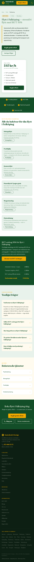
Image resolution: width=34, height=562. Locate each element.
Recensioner (5, 510)
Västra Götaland (6, 492)
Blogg (3, 504)
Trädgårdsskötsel (6, 475)
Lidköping (9, 534)
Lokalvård (4, 461)
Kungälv (11, 547)
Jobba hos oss (5, 512)
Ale (7, 547)
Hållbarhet (4, 518)
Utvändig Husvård (6, 464)
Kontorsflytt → (9, 175)
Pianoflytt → (8, 192)
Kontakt (4, 521)
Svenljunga (4, 542)
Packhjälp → (8, 157)
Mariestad (15, 534)
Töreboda (17, 539)
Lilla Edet (4, 545)
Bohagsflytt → (9, 140)
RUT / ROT (4, 501)
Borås (22, 539)
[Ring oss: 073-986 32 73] (32, 3)
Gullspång (4, 539)
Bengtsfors (23, 545)
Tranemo (11, 542)
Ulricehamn (28, 539)
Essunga (23, 537)
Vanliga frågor (8, 53)
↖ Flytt (12, 16)
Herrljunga (17, 547)
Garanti (3, 515)
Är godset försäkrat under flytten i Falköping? (15, 339)
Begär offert (22, 2)
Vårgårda (23, 547)
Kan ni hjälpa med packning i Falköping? (13, 347)
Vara (7, 537)
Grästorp (29, 537)
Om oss (4, 507)
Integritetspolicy (13, 558)
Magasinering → (9, 209)
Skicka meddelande (23, 421)
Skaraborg (19, 16)
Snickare (4, 469)
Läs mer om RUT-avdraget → (14, 259)
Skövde (3, 534)
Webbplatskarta (5, 558)
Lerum (3, 547)
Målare (3, 467)
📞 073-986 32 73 (7, 444)
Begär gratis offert (10, 47)
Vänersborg (24, 542)
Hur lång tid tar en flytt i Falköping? (15, 331)
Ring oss (9, 421)
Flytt (7, 12)
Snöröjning (4, 478)
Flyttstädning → (9, 227)
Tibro (18, 537)
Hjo (15, 537)
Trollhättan (17, 542)
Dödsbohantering (6, 472)
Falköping (21, 534)
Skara (3, 537)
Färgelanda (10, 545)
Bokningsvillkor (21, 558)
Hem (3, 12)
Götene (11, 537)
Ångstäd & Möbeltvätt (7, 458)
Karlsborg (10, 539)
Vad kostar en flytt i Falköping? (14, 303)
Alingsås (29, 545)
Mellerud (17, 545)
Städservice (5, 455)
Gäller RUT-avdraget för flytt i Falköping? (14, 323)
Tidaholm (28, 534)
